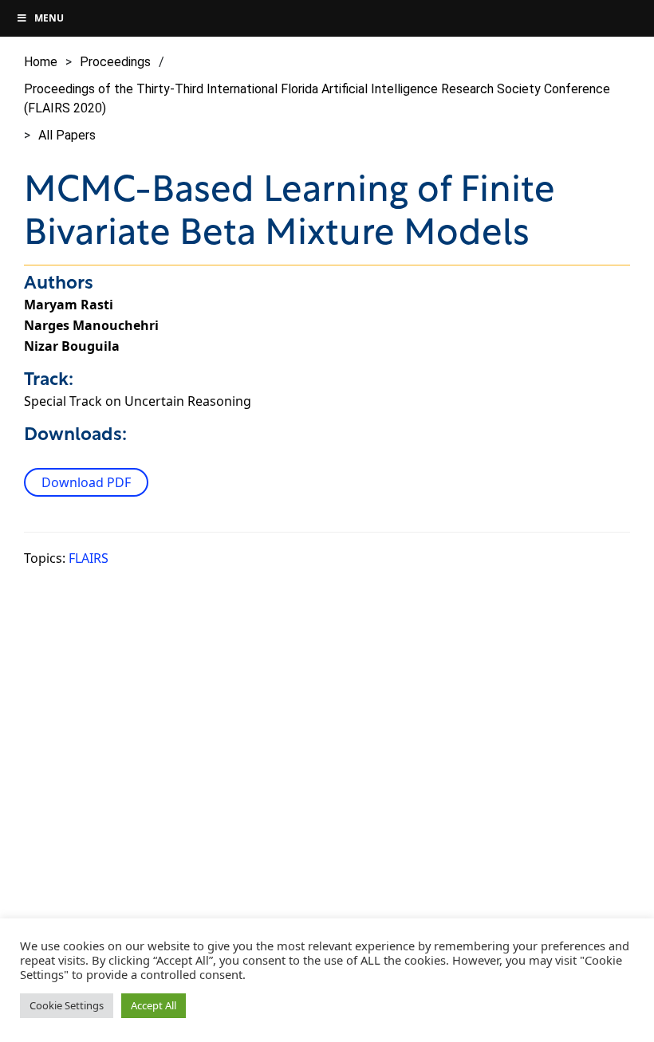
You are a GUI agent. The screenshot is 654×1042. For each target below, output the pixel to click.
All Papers (67, 135)
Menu (49, 18)
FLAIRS (88, 558)
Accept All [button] (153, 1005)
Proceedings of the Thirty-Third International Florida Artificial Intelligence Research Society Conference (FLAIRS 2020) (317, 98)
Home (40, 61)
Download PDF (86, 482)
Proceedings (115, 61)
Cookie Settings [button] (67, 1005)
